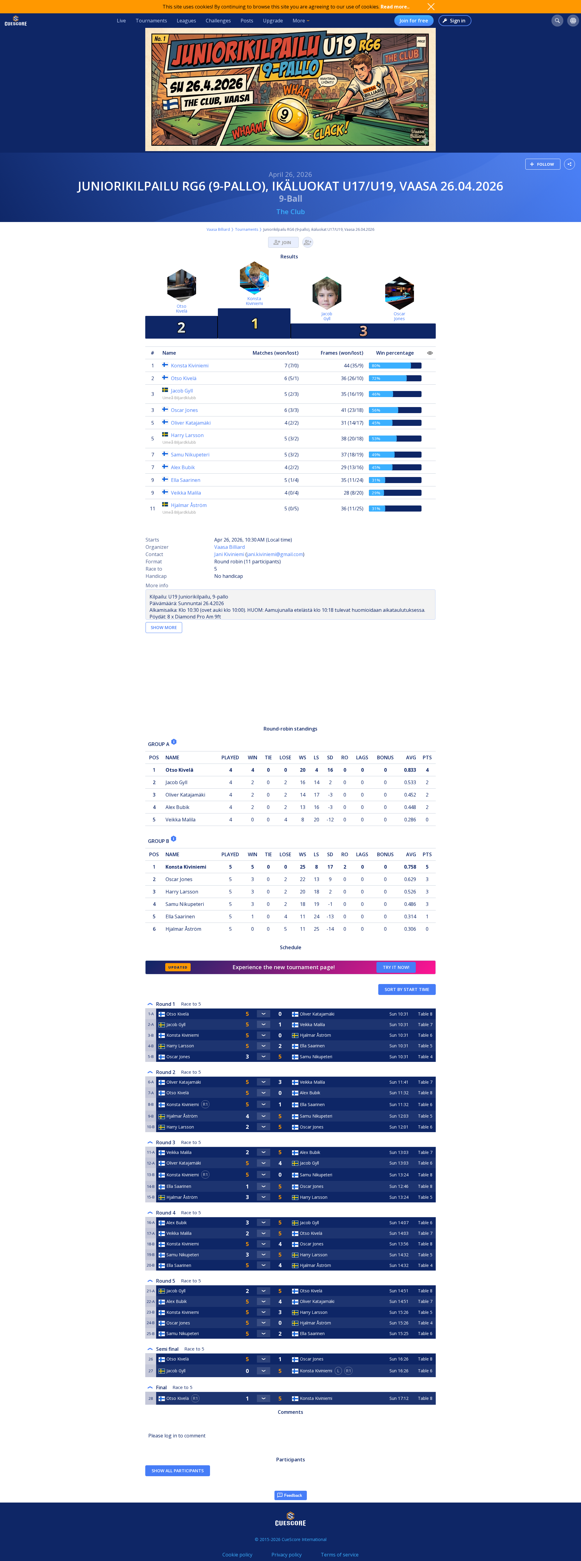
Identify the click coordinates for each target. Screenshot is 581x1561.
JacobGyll (326, 316)
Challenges (218, 20)
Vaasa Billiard (218, 229)
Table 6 (425, 1035)
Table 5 (425, 1046)
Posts (247, 20)
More (299, 20)
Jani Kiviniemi (229, 554)
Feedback (293, 1495)
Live (121, 20)
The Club (290, 211)
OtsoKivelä (181, 308)
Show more (164, 627)
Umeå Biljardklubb (179, 397)
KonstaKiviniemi (254, 301)
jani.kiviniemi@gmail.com (275, 554)
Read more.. (395, 6)
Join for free (414, 20)
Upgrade (273, 20)
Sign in (457, 20)
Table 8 (425, 1014)
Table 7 (425, 1024)
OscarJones (399, 316)
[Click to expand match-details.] (263, 1013)
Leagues (186, 20)
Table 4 (425, 1056)
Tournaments (151, 20)
